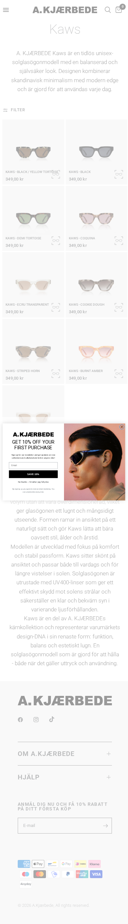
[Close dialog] (121, 427)
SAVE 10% (33, 474)
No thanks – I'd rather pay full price (33, 482)
